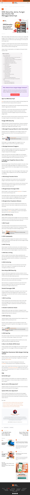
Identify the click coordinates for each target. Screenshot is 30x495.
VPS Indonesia (24, 489)
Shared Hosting (6, 427)
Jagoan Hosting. (18, 486)
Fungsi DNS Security (6, 56)
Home (2, 6)
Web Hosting (13, 488)
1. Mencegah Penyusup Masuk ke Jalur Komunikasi (12, 57)
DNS (2, 101)
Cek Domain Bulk (14, 491)
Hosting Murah (19, 488)
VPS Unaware (11, 427)
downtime (19, 191)
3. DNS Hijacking (7, 75)
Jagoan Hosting (8, 359)
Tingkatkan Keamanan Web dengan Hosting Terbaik (11, 78)
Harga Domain (18, 490)
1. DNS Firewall (6, 65)
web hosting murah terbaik (13, 367)
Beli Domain (6, 490)
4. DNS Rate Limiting (8, 68)
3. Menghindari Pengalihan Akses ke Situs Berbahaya (13, 59)
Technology (5, 6)
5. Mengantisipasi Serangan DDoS (10, 61)
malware (9, 210)
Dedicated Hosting (12, 489)
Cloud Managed (6, 489)
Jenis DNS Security (6, 64)
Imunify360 (4, 363)
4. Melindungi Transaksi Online (9, 60)
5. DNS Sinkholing (7, 69)
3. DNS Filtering (7, 67)
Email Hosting (12, 490)
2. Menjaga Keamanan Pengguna (10, 58)
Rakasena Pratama (15, 414)
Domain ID (22, 490)
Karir (7, 488)
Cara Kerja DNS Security (7, 70)
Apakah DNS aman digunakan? (9, 83)
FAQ (4, 79)
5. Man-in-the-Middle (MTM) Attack (10, 77)
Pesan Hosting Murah (15, 94)
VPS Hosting (18, 489)
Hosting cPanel (24, 488)
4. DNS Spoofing (7, 76)
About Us (3, 488)
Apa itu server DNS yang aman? (9, 82)
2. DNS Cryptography (8, 66)
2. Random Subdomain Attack (9, 74)
